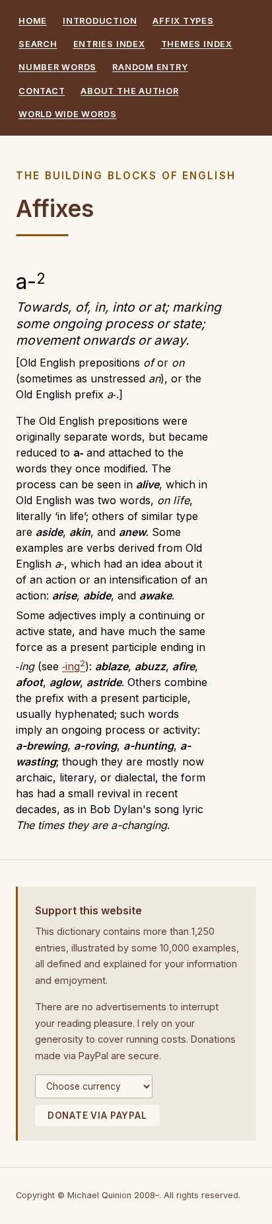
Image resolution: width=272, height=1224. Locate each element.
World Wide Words (67, 114)
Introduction (100, 21)
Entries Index (109, 44)
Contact (41, 91)
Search (37, 44)
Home (32, 21)
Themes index (196, 44)
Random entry (149, 67)
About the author (129, 91)
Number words (57, 67)
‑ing (73, 666)
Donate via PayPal (97, 1115)
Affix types (183, 21)
